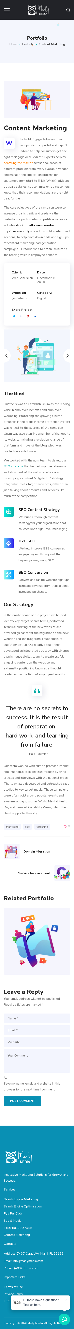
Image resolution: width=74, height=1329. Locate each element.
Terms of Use (13, 1287)
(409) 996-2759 (26, 1268)
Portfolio (28, 44)
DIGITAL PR (37, 949)
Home (13, 44)
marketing (12, 827)
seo (27, 827)
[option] (37, 355)
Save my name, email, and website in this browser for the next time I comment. (32, 1086)
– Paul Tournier (37, 754)
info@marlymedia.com (28, 1261)
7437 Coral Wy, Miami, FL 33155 (40, 1253)
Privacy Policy (13, 1294)
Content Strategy (37, 932)
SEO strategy (13, 466)
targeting (42, 827)
